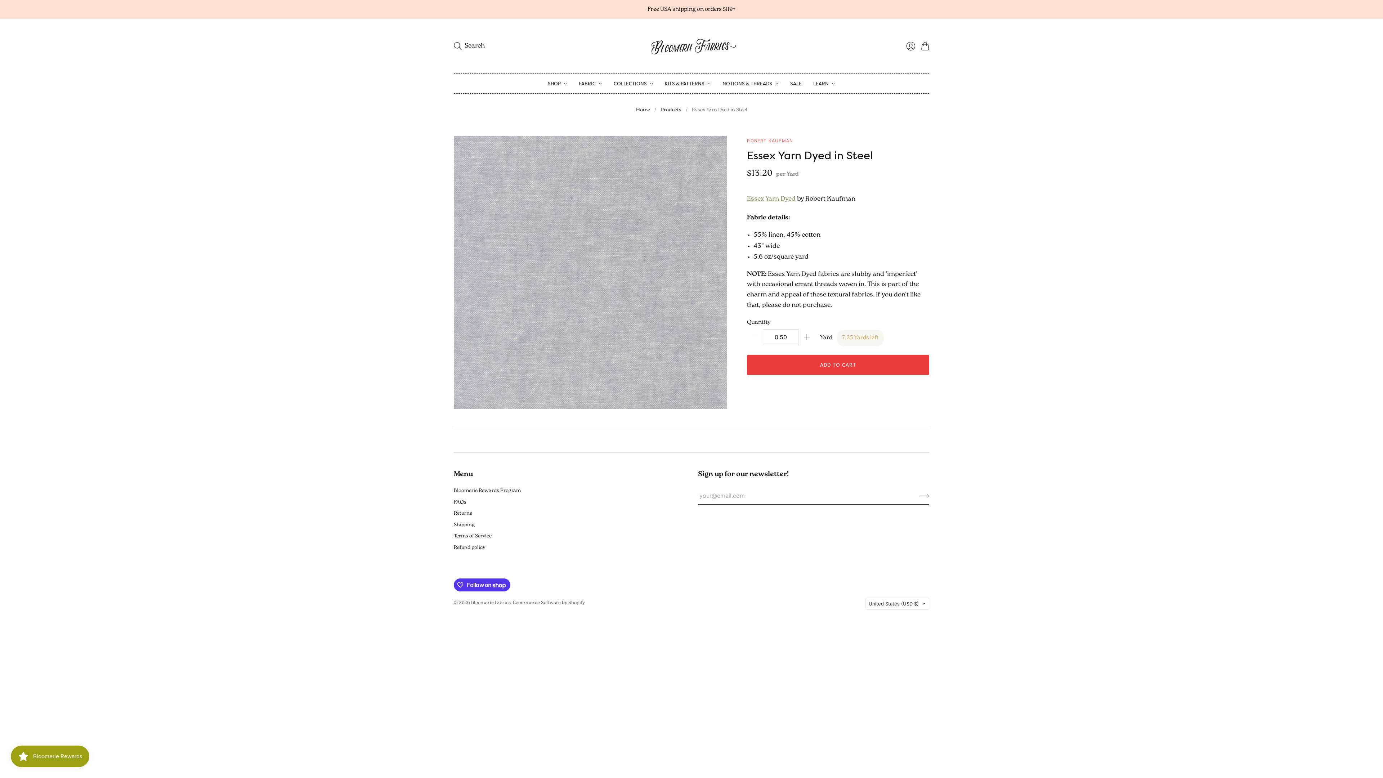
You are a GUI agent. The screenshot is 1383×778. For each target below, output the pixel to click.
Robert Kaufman (770, 140)
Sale (796, 83)
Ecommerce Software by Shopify (549, 602)
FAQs (460, 502)
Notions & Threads (747, 83)
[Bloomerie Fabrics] (691, 46)
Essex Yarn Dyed (771, 199)
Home (643, 110)
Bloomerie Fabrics (491, 602)
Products (671, 110)
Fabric (587, 83)
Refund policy (469, 547)
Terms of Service (473, 536)
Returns (463, 513)
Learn (821, 83)
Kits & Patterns (684, 83)
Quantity (759, 322)
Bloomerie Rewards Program (487, 490)
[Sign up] (924, 495)
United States (894, 604)
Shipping (464, 525)
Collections (630, 83)
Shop (554, 83)
